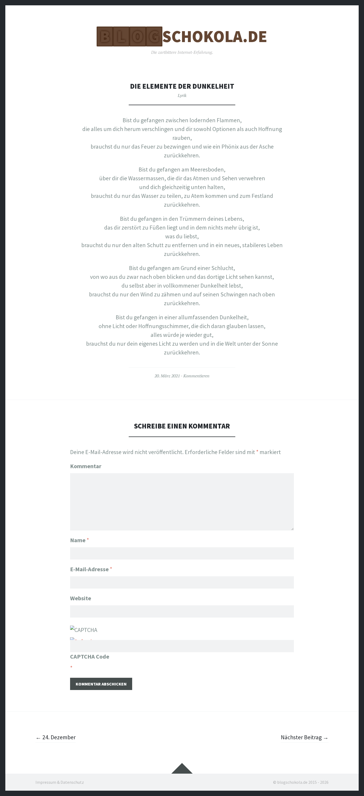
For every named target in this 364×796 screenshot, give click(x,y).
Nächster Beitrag (305, 737)
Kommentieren (196, 376)
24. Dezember (55, 737)
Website (80, 598)
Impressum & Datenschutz (59, 782)
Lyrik (182, 95)
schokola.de (183, 36)
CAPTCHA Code (89, 656)
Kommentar (85, 466)
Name (79, 540)
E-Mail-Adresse (91, 569)
